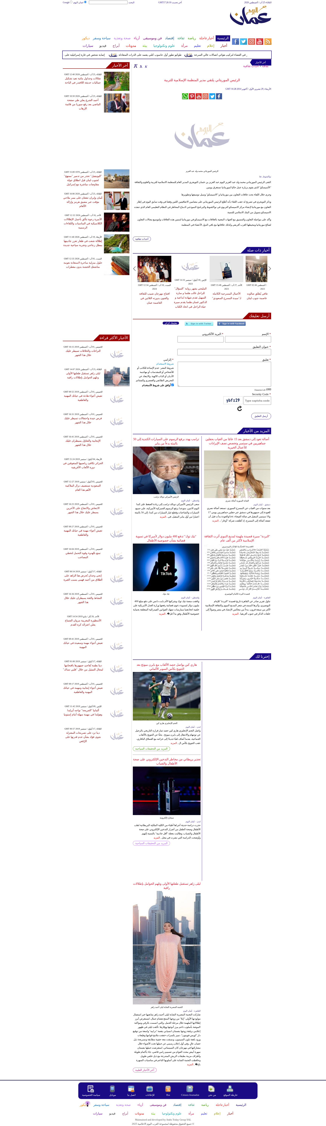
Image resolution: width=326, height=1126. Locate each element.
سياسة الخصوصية (91, 1095)
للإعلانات (150, 1095)
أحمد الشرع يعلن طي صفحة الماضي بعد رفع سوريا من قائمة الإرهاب (83, 104)
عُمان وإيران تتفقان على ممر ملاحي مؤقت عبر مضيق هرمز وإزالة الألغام (83, 201)
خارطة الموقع (231, 1095)
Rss (168, 1095)
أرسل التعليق (261, 416)
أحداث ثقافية (251, 66)
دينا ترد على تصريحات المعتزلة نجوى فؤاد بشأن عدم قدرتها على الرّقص (83, 737)
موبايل (113, 1095)
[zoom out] (146, 66)
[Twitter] (199, 325)
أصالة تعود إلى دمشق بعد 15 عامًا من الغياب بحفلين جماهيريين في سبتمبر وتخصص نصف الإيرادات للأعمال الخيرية (237, 443)
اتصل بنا (131, 1095)
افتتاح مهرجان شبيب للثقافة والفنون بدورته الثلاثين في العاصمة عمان (154, 298)
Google (66, 2)
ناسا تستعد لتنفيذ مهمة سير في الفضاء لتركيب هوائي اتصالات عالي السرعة (250, 54)
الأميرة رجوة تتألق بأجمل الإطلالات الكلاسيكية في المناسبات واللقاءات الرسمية (83, 223)
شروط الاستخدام (165, 363)
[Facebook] (231, 325)
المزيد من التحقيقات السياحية (151, 748)
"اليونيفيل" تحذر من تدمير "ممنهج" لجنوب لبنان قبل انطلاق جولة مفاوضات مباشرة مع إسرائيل (83, 180)
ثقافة (265, 66)
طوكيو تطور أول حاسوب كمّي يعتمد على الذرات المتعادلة (165, 54)
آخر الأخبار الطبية (144, 1070)
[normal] (140, 66)
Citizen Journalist (190, 1095)
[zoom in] (136, 66)
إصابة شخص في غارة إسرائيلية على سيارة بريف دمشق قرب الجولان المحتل (77, 54)
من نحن (212, 1095)
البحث (131, 2)
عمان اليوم (78, 2)
